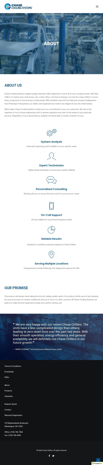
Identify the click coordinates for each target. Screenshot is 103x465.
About (7, 385)
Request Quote (11, 404)
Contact (8, 410)
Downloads (9, 372)
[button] (97, 6)
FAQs (7, 377)
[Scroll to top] (98, 460)
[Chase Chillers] (18, 6)
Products (8, 391)
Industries (9, 396)
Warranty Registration (13, 415)
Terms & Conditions (13, 366)
